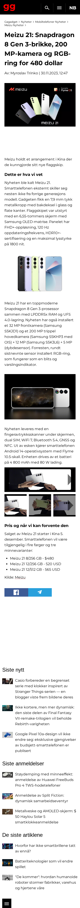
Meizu (20, 577)
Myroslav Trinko (24, 73)
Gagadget (9, 6)
